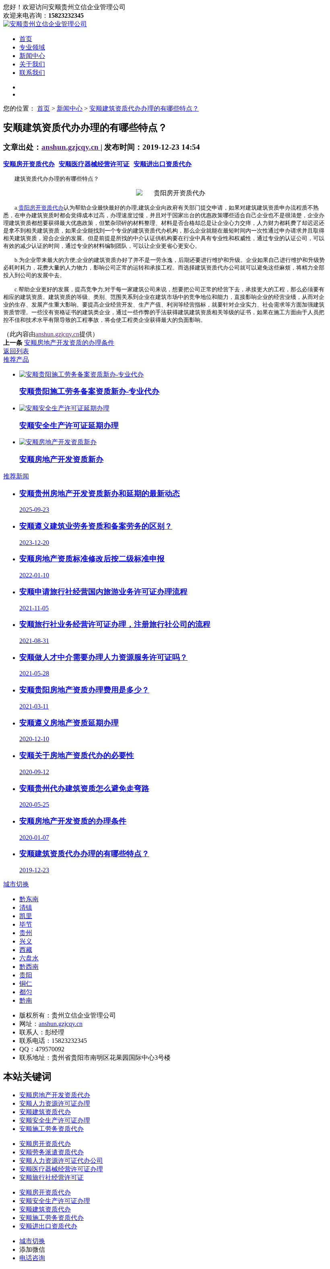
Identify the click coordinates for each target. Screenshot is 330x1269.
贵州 (25, 932)
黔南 (25, 1000)
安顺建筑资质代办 (45, 1111)
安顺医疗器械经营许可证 (94, 164)
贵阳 (25, 975)
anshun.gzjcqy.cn (71, 147)
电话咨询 (32, 1258)
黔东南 (29, 899)
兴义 (25, 941)
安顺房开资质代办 (29, 164)
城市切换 (16, 884)
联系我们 (32, 72)
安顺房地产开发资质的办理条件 (69, 342)
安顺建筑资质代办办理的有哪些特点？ (144, 108)
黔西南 (29, 966)
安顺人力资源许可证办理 (54, 1103)
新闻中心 (32, 55)
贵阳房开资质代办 (41, 208)
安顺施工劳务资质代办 (51, 1128)
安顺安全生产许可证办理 (54, 1120)
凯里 (25, 916)
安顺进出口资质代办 (163, 164)
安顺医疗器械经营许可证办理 (61, 1169)
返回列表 (16, 351)
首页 (25, 38)
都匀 (25, 992)
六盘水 (29, 958)
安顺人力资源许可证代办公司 (61, 1160)
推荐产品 (16, 359)
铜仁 (25, 983)
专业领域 (32, 47)
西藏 (25, 949)
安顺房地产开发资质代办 (54, 1095)
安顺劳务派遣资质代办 (51, 1152)
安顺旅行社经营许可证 (51, 1177)
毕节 (25, 924)
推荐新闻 (16, 476)
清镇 (25, 907)
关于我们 (32, 64)
